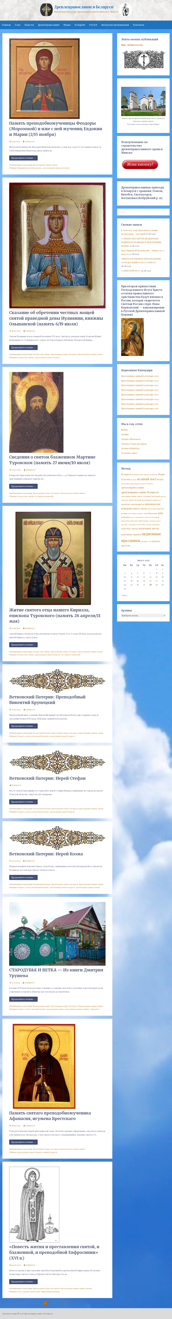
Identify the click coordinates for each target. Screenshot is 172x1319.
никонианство (138, 504)
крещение (126, 504)
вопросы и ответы (140, 484)
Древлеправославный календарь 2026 (140, 408)
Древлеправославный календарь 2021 (139, 385)
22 (157, 580)
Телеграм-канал (129, 453)
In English (80, 25)
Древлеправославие (48, 25)
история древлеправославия (146, 500)
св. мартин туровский (44, 496)
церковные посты (149, 528)
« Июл (124, 595)
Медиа (67, 25)
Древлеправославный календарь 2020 (140, 380)
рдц (160, 513)
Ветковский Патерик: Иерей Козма (46, 853)
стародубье (94, 1009)
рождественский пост (137, 517)
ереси (131, 500)
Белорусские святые (41, 354)
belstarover (30, 141)
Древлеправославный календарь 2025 (139, 404)
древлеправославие (55, 1009)
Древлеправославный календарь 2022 (139, 390)
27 (144, 584)
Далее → (65, 1303)
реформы (125, 517)
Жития (89, 1288)
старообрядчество (134, 525)
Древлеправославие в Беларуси (83, 6)
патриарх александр (128, 513)
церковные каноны (129, 528)
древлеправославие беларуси (47, 357)
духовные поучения (151, 496)
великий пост (147, 479)
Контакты (138, 25)
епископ (163, 496)
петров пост (140, 513)
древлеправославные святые (88, 887)
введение (133, 480)
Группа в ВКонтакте (131, 439)
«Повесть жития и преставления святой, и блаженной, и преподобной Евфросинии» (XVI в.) (54, 1252)
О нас (18, 25)
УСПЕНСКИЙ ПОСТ (130, 270)
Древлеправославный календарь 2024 (140, 399)
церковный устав (146, 541)
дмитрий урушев (38, 1009)
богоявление (153, 475)
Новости (29, 25)
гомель (150, 483)
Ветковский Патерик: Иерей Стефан (47, 778)
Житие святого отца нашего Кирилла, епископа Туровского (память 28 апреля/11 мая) (54, 615)
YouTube (125, 434)
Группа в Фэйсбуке (130, 448)
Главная (6, 25)
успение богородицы (152, 525)
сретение (124, 525)
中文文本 (93, 25)
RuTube (124, 429)
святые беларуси (50, 1152)
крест (159, 500)
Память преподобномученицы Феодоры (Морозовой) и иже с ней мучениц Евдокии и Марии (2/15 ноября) (55, 129)
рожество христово (129, 521)
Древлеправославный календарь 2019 (139, 376)
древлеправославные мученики (56, 168)
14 (150, 576)
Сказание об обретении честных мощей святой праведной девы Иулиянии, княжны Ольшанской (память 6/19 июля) (56, 318)
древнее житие (29, 1291)
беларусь (21, 736)
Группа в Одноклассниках (134, 443)
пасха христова (158, 509)
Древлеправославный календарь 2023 (139, 394)
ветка (28, 736)
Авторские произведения (115, 25)
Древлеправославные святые (45, 165)
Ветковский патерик (41, 733)
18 (131, 580)
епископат (124, 500)
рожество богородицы (152, 517)
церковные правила (131, 534)
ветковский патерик (40, 736)
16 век (19, 1291)
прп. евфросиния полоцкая (48, 1291)
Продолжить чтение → (23, 158)
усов (143, 524)
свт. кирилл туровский (70, 654)
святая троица (143, 521)
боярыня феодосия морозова (29, 168)
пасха (150, 508)
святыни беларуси (154, 521)
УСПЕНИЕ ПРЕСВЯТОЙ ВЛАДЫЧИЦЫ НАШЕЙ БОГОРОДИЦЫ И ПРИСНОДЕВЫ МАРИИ (141, 242)
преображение (151, 513)
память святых (140, 508)
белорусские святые (25, 357)
